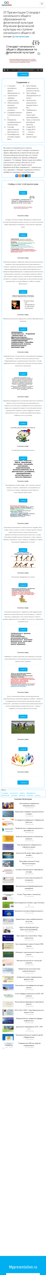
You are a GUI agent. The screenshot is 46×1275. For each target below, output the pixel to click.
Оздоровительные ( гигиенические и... (14, 114)
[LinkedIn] (29, 175)
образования (30, 793)
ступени (37, 795)
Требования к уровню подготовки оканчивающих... (32, 113)
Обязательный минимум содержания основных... (13, 106)
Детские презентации (20, 36)
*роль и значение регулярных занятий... (33, 122)
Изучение (22, 795)
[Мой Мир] (23, 175)
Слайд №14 (30, 129)
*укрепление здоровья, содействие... (12, 97)
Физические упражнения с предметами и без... (32, 104)
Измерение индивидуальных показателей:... (14, 122)
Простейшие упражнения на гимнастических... (33, 88)
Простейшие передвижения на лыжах (33, 95)
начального (14, 793)
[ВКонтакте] (16, 175)
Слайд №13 (30, 127)
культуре (14, 795)
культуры (30, 795)
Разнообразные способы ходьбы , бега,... (14, 136)
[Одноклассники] (20, 175)
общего (22, 793)
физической (5, 795)
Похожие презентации (31, 135)
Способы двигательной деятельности (13, 129)
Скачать (23, 74)
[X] (26, 175)
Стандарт (4, 793)
